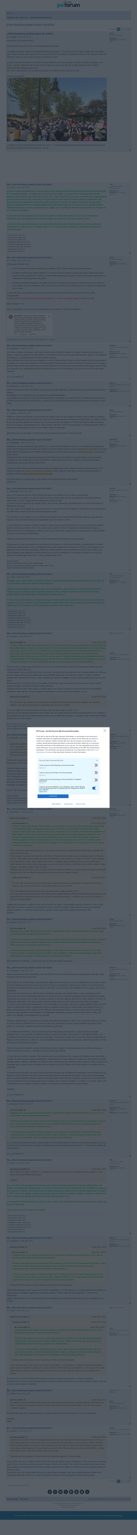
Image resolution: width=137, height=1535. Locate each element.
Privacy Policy (80, 804)
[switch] (95, 765)
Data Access (68, 804)
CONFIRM (53, 796)
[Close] (105, 731)
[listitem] (68, 760)
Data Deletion (56, 804)
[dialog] (68, 767)
